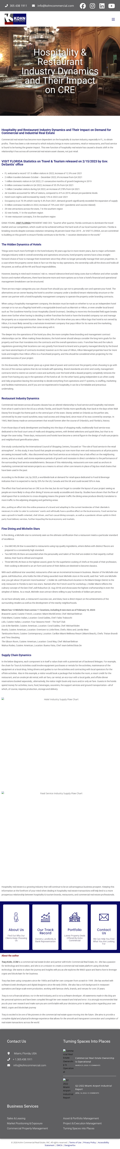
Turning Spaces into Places (78, 1128)
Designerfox (69, 1145)
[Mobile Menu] (113, 19)
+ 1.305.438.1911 (21, 1059)
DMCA (59, 1145)
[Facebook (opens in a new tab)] (83, 6)
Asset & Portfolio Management (81, 1118)
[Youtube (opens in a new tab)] (111, 6)
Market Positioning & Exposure (24, 1123)
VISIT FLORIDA (23, 223)
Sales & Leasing (16, 1118)
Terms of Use (75, 1142)
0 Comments (95, 1065)
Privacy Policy (89, 1142)
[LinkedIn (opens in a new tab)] (102, 6)
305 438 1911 (18, 6)
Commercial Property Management (27, 1128)
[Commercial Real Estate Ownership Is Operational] (68, 1061)
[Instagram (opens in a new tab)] (92, 6)
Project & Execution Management (82, 1123)
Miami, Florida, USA (23, 1053)
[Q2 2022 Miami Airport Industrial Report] (68, 1088)
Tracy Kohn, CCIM (10, 962)
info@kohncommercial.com (56, 6)
